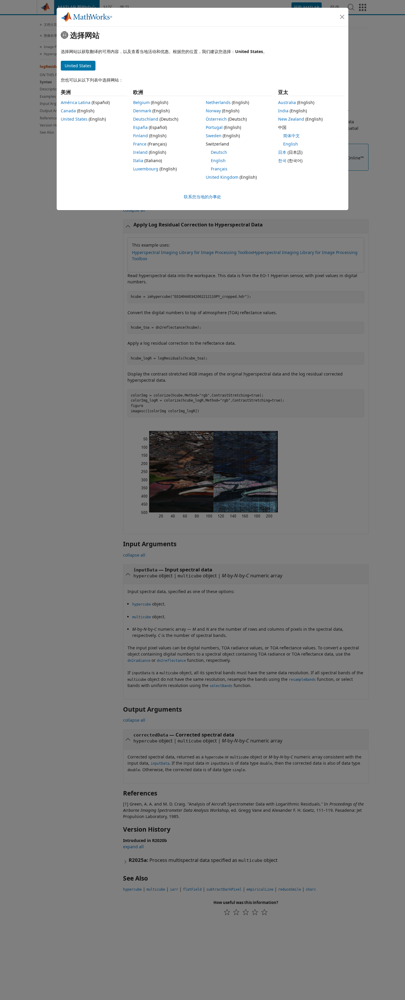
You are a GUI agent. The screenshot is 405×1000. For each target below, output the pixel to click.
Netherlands (218, 102)
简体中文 (291, 135)
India (283, 111)
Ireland (140, 152)
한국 (282, 160)
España (140, 127)
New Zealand (291, 119)
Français (219, 169)
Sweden (213, 135)
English (218, 160)
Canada (68, 111)
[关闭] (342, 17)
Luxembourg (145, 169)
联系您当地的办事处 (202, 196)
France (139, 144)
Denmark (142, 111)
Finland (140, 135)
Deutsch (219, 152)
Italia (138, 160)
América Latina (75, 102)
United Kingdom (222, 177)
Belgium (141, 102)
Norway (213, 111)
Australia (287, 102)
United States (74, 119)
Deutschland (145, 119)
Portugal (214, 127)
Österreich (216, 119)
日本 (282, 152)
